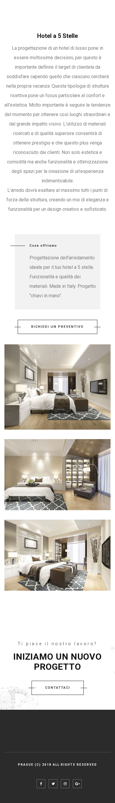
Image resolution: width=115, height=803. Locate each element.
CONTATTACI (57, 688)
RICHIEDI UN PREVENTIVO (57, 327)
